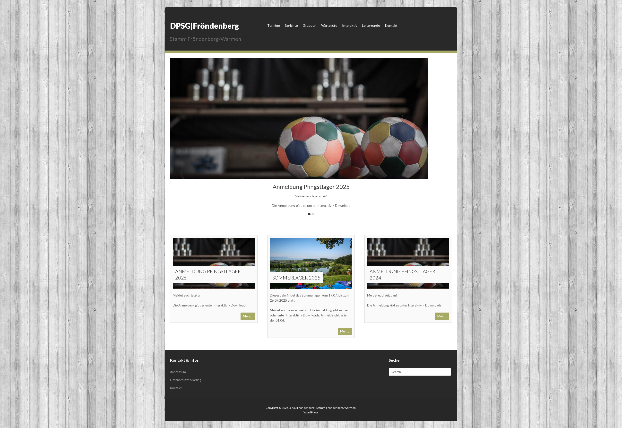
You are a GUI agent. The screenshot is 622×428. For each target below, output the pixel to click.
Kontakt (391, 25)
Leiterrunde (371, 25)
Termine (273, 25)
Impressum (178, 372)
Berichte (291, 25)
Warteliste (329, 25)
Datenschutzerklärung (185, 380)
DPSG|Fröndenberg (204, 25)
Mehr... (247, 316)
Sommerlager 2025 (296, 277)
